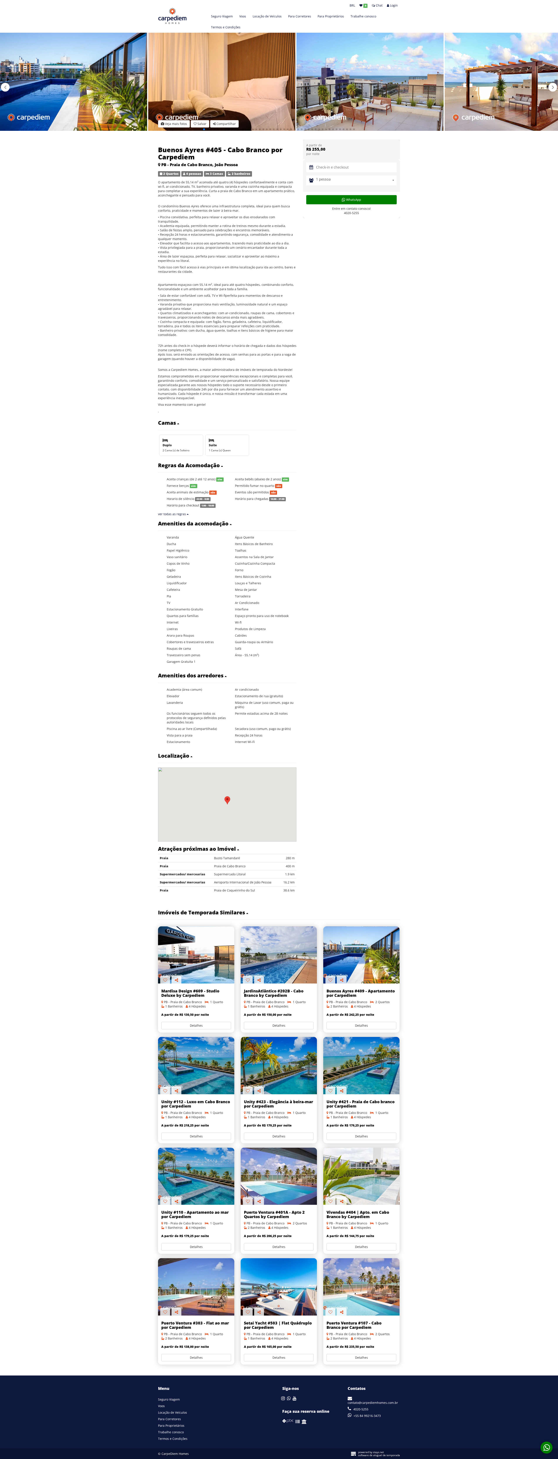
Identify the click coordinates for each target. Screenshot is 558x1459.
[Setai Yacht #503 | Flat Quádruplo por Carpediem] (279, 1287)
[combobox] (356, 180)
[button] (552, 87)
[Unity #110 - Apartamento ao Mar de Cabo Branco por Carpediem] (196, 1176)
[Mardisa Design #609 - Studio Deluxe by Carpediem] (196, 955)
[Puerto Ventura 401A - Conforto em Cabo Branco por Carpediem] (279, 1176)
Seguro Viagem (222, 16)
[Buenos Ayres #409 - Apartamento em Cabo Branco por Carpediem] (361, 955)
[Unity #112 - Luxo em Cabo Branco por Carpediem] (196, 1065)
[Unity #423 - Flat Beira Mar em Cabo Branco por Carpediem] (279, 1065)
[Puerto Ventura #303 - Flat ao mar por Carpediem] (196, 1287)
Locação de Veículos (267, 16)
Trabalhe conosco (363, 16)
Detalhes (196, 1025)
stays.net (378, 1452)
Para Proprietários (331, 16)
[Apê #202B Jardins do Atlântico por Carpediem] (279, 955)
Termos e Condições (225, 27)
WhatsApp (353, 199)
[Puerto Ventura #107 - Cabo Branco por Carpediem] (361, 1287)
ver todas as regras (172, 514)
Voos (242, 16)
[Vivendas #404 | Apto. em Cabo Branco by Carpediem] (361, 1176)
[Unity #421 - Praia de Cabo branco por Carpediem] (361, 1065)
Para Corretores (299, 16)
